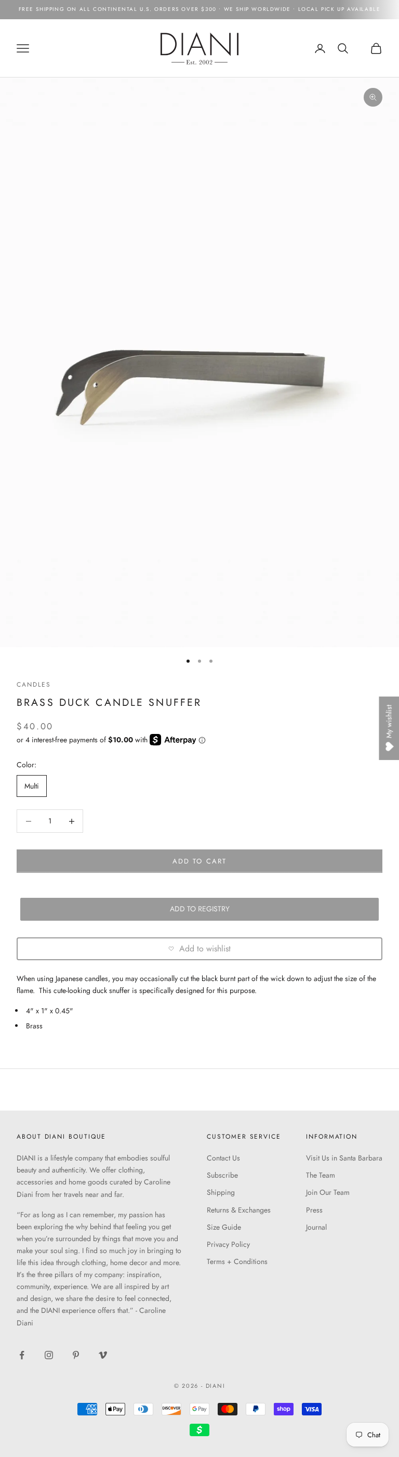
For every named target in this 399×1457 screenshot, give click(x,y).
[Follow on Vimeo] (103, 1355)
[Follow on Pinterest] (76, 1355)
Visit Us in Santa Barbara (344, 1158)
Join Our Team (328, 1192)
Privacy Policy (228, 1244)
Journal (316, 1227)
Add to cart (199, 861)
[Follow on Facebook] (22, 1355)
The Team (320, 1175)
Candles (33, 684)
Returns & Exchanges (239, 1210)
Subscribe (222, 1175)
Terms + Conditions (237, 1261)
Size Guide (224, 1227)
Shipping (221, 1192)
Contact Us (223, 1158)
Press (314, 1210)
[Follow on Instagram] (49, 1355)
